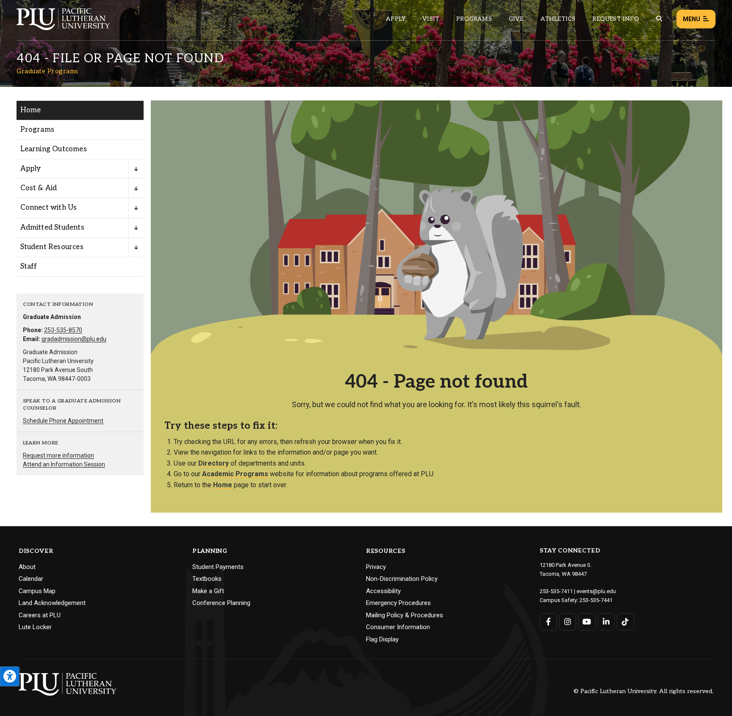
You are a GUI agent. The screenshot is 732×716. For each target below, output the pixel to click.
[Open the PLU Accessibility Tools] (9, 676)
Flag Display (382, 639)
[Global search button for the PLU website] (659, 18)
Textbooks (207, 579)
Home (30, 110)
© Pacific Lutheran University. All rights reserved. (643, 691)
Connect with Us (48, 207)
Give (516, 18)
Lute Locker (35, 627)
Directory (213, 463)
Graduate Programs (47, 71)
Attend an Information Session (64, 464)
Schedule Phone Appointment (63, 420)
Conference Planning (221, 603)
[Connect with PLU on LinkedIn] (606, 621)
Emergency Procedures (398, 603)
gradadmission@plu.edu (74, 339)
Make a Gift (208, 591)
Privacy (376, 567)
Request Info (615, 18)
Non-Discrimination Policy (402, 579)
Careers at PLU (40, 615)
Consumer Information (398, 627)
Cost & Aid (38, 188)
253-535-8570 (63, 330)
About (27, 567)
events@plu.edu (596, 591)
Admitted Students (52, 227)
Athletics (558, 18)
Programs (474, 18)
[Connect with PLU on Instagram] (568, 621)
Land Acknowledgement (52, 603)
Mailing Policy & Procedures (404, 615)
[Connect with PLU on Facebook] (548, 621)
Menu (691, 19)
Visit (430, 18)
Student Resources (51, 247)
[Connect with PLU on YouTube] (587, 621)
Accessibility (383, 591)
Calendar (31, 579)
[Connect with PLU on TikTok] (625, 621)
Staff (28, 266)
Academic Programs (235, 474)
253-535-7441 (596, 600)
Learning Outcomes (53, 149)
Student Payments (218, 567)
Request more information (58, 455)
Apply (395, 18)
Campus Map (37, 591)
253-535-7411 (556, 591)
